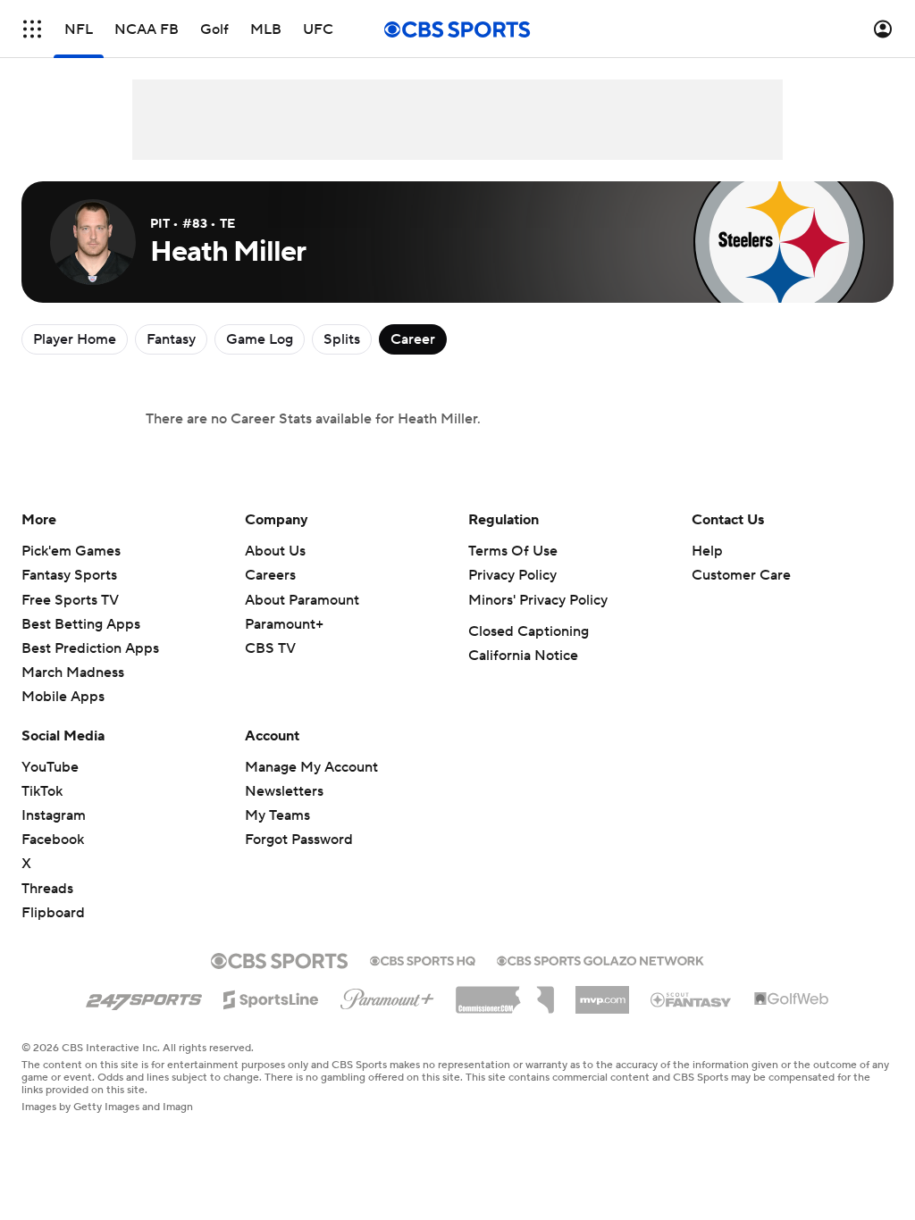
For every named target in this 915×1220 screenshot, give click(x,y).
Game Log (259, 339)
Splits (341, 339)
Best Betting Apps (80, 624)
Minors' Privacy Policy (538, 600)
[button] (32, 29)
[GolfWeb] (791, 999)
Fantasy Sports (69, 575)
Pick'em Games (71, 551)
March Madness (72, 672)
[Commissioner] (505, 993)
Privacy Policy (512, 575)
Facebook (52, 839)
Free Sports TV (70, 600)
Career (412, 339)
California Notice (523, 655)
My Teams (277, 815)
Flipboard (53, 913)
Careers (270, 575)
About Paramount (302, 600)
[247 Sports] (144, 997)
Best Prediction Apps (90, 648)
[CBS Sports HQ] (422, 959)
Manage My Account (311, 767)
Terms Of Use (513, 551)
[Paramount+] (387, 996)
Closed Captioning (528, 631)
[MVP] (602, 993)
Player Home (74, 339)
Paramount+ (284, 624)
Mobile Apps (63, 697)
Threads (47, 889)
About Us (275, 551)
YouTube (50, 767)
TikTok (42, 791)
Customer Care (741, 575)
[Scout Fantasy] (692, 998)
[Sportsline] (271, 997)
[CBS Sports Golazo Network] (600, 959)
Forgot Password (299, 839)
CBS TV (270, 648)
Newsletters (284, 791)
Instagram (53, 815)
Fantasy (171, 339)
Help (707, 551)
